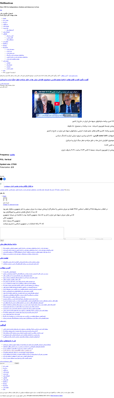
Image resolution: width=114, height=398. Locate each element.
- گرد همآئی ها (10, 30)
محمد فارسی (12, 190)
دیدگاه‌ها (5, 44)
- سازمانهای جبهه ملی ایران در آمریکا (15, 55)
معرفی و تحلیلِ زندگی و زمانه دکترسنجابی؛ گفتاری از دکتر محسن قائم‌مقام (21, 262)
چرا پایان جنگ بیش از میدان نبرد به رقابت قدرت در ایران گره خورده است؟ (21, 307)
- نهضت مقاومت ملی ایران (12, 59)
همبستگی (5, 380)
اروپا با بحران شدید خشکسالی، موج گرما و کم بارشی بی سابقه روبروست (20, 299)
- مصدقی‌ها (9, 65)
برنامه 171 (57, 190)
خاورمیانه (47, 190)
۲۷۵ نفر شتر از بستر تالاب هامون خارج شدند (14, 297)
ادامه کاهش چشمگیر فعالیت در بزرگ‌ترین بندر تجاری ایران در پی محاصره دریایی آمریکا (24, 316)
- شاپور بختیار (9, 69)
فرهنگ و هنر (6, 32)
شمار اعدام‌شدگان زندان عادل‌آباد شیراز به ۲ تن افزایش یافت (17, 276)
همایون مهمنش (4, 190)
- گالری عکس (9, 38)
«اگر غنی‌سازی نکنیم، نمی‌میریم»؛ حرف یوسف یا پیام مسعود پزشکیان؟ (20, 312)
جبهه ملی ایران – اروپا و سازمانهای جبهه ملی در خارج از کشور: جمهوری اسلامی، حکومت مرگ (25, 248)
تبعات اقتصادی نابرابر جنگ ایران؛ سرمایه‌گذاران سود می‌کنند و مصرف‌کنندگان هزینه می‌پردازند (26, 318)
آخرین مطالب (64, 76)
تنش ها (52, 190)
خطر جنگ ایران (40, 190)
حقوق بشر (5, 42)
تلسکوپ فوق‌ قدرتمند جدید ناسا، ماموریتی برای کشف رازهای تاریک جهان (21, 293)
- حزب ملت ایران (10, 53)
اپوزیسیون (5, 28)
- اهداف (8, 63)
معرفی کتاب (6, 26)
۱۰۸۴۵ (12, 154)
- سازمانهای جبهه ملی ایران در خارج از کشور (17, 57)
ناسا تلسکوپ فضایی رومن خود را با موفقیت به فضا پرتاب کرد (18, 356)
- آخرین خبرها (9, 36)
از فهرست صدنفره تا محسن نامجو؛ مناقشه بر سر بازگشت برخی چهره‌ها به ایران (22, 289)
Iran (1, 10)
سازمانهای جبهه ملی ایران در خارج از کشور (26, 190)
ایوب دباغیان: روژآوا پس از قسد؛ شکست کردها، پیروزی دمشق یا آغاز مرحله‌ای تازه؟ (23, 333)
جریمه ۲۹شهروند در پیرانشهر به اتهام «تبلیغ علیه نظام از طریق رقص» (20, 287)
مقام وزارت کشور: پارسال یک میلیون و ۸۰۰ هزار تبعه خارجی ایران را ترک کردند (21, 309)
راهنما (4, 18)
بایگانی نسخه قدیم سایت (6, 361)
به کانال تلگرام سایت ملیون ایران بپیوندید (18, 186)
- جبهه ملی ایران (10, 49)
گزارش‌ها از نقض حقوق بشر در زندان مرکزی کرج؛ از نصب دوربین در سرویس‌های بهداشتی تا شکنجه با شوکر (29, 305)
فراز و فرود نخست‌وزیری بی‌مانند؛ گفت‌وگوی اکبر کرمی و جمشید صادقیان (21, 264)
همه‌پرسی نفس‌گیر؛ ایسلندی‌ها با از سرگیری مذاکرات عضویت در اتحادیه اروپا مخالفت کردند (25, 354)
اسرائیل (62, 190)
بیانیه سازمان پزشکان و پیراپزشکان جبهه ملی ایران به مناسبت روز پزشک (20, 254)
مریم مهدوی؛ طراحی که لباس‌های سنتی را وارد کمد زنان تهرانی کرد (19, 282)
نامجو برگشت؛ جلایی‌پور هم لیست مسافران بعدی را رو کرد (17, 358)
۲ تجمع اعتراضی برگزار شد (9, 272)
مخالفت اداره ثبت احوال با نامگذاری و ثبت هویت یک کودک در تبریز (19, 283)
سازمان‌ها (5, 47)
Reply (4, 196)
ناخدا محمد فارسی (4, 84)
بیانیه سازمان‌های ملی (8, 244)
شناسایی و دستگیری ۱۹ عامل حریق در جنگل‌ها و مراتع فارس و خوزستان (20, 295)
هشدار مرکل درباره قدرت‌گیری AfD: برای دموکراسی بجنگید (17, 351)
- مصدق (8, 67)
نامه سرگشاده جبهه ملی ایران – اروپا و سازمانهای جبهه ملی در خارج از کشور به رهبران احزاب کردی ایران (28, 250)
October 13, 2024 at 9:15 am (10, 205)
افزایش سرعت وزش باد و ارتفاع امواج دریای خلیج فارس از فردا (18, 291)
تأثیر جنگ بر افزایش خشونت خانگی (11, 280)
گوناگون (5, 34)
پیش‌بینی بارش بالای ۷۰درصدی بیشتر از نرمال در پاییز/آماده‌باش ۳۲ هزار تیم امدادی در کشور (25, 274)
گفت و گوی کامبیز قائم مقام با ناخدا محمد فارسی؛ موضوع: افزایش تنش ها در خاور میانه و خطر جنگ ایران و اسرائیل (44, 79)
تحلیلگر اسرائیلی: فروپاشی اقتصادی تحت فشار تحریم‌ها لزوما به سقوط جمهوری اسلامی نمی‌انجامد (27, 345)
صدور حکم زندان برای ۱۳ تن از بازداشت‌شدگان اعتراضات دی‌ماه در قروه (20, 278)
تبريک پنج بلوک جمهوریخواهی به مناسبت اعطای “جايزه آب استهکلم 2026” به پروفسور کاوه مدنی (27, 252)
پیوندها (5, 46)
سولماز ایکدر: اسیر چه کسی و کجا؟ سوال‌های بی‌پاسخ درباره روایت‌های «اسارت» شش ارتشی (25, 311)
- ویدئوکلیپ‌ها (9, 40)
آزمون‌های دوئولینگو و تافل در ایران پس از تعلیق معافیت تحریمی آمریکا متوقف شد (23, 303)
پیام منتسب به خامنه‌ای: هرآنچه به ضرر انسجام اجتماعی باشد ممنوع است (21, 335)
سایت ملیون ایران (73, 76)
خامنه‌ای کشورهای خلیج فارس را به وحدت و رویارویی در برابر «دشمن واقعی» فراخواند (24, 347)
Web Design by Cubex (57, 396)
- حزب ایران (9, 51)
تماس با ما (5, 20)
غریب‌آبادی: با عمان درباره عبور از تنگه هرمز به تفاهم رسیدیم (18, 349)
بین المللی (5, 24)
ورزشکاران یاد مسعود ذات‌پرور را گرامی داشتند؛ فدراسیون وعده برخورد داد (21, 285)
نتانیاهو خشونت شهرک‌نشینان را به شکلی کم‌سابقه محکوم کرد (18, 352)
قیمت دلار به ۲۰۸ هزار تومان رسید (11, 314)
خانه (4, 71)
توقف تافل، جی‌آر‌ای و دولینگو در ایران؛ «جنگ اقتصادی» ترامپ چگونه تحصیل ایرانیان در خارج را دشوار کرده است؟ (30, 301)
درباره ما (5, 22)
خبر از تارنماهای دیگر (8, 340)
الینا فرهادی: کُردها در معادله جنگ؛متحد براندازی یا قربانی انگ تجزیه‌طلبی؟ (21, 337)
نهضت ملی (6, 61)
